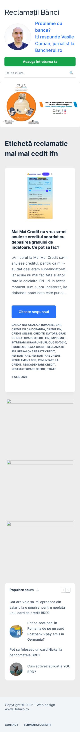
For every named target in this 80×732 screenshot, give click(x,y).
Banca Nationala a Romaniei (33, 324)
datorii (51, 333)
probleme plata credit (29, 347)
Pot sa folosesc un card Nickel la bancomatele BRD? (36, 652)
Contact (11, 724)
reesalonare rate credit (36, 351)
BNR (58, 324)
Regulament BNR (24, 360)
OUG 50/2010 (57, 342)
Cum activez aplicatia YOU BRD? (48, 669)
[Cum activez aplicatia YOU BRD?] (16, 669)
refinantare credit (46, 355)
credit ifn (54, 329)
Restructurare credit (29, 369)
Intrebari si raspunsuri (29, 342)
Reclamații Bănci (31, 12)
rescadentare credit (39, 364)
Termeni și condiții (37, 724)
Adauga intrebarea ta (40, 61)
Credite (39, 333)
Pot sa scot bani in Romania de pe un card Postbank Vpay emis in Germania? (45, 631)
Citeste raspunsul (35, 313)
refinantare (21, 355)
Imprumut (58, 338)
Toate (51, 369)
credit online (22, 333)
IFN (47, 338)
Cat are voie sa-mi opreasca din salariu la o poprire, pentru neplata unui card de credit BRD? (37, 607)
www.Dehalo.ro (17, 709)
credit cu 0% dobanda (28, 329)
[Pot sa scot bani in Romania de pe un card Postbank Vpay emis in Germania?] (16, 631)
